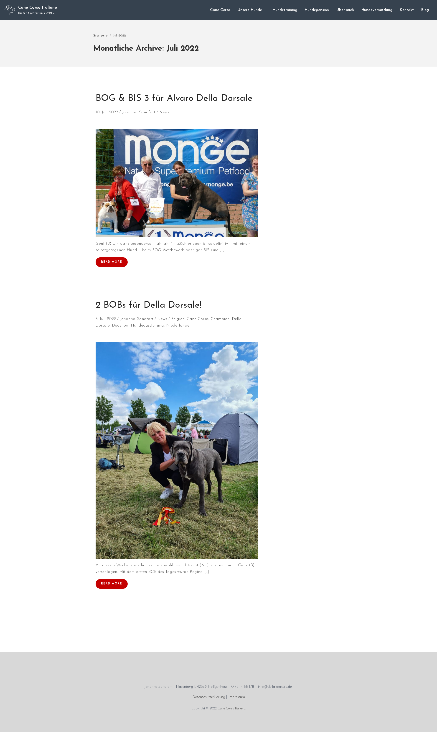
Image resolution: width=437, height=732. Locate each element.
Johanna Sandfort (138, 112)
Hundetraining (284, 10)
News (164, 112)
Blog (425, 10)
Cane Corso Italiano (37, 8)
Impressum (236, 697)
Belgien (178, 319)
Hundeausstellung (147, 326)
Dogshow (120, 326)
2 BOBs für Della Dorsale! (149, 305)
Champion (220, 319)
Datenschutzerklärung (208, 697)
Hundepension (317, 10)
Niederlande (177, 326)
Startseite (100, 35)
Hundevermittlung (376, 10)
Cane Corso (220, 10)
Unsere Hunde (249, 10)
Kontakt (407, 10)
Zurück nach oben (428, 723)
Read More (111, 262)
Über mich (345, 10)
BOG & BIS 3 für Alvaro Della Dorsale (174, 98)
